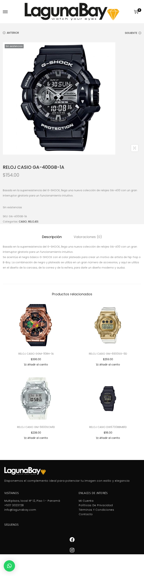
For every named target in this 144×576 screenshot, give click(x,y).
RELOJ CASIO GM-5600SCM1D (36, 427)
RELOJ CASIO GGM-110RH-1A (36, 354)
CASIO (23, 221)
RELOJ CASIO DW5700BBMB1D (108, 427)
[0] (136, 12)
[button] (9, 566)
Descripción (52, 236)
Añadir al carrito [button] (37, 364)
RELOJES (33, 221)
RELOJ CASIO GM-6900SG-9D (108, 354)
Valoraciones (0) (88, 236)
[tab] (52, 237)
